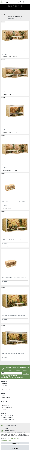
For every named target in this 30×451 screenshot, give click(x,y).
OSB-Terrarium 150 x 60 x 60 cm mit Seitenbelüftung (13, 50)
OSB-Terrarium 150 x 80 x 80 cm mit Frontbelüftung (13, 353)
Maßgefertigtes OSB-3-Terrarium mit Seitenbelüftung (14, 277)
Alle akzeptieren (15, 443)
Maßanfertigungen (6, 397)
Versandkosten (5, 387)
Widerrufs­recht (5, 405)
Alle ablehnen (15, 448)
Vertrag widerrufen (6, 389)
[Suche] (18, 2)
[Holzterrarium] (4, 2)
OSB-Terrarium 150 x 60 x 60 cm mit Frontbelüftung (13, 88)
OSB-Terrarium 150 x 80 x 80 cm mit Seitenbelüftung (13, 315)
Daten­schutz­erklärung (7, 407)
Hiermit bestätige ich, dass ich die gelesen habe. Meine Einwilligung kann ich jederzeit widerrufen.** (14, 377)
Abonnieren (26, 373)
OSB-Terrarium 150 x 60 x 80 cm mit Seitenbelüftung (13, 239)
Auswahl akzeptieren (15, 446)
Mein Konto (4, 383)
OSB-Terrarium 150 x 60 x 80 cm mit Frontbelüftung (13, 126)
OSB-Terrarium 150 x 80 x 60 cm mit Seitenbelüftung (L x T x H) (15, 164)
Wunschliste (4, 385)
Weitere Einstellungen (6, 440)
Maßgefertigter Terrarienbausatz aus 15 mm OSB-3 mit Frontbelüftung (14, 202)
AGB (3, 404)
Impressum (4, 409)
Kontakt (3, 395)
